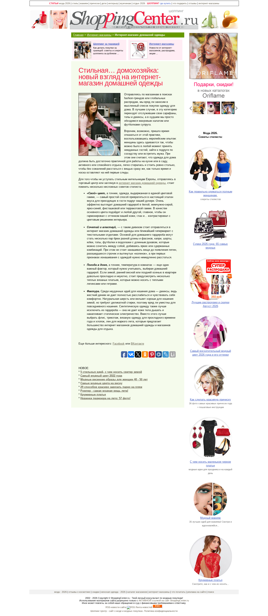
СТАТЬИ (53, 3)
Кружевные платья (210, 580)
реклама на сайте (196, 592)
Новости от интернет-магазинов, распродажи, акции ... (162, 49)
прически (95, 3)
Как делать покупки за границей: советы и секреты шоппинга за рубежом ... (108, 49)
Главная (78, 34)
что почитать (178, 592)
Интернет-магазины (99, 34)
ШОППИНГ (153, 3)
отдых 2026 (139, 3)
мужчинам (125, 3)
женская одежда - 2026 (113, 592)
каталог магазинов (137, 592)
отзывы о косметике (79, 592)
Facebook (119, 343)
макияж (84, 3)
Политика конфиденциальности (161, 611)
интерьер (113, 3)
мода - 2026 (60, 592)
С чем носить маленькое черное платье (210, 463)
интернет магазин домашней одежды (142, 183)
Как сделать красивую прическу (210, 399)
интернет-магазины (208, 3)
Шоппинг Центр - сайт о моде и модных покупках (116, 611)
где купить (165, 3)
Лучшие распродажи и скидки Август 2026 (210, 304)
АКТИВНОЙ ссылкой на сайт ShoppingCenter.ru (164, 600)
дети (104, 3)
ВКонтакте (137, 343)
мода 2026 (64, 3)
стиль (75, 3)
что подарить (180, 3)
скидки (95, 592)
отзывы (193, 3)
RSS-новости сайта (116, 607)
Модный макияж (210, 517)
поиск (211, 592)
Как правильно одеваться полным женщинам (210, 193)
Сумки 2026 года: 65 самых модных (210, 245)
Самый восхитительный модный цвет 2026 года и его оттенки (210, 352)
